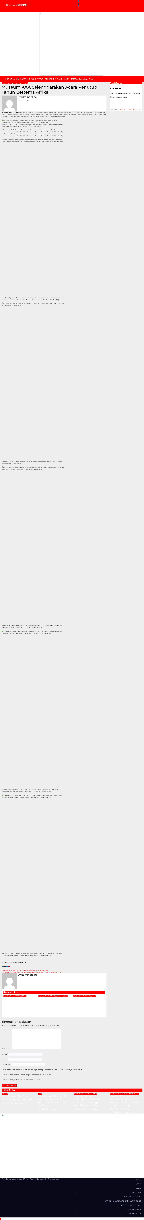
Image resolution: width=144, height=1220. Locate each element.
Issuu (122, 110)
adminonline (29, 96)
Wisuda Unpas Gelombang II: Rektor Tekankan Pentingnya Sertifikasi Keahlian (17, 1003)
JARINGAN (136, 1193)
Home (138, 1180)
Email (4, 1059)
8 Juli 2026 (44, 1109)
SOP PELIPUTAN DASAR (131, 1205)
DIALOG (32, 79)
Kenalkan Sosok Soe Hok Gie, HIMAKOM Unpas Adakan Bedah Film (25, 970)
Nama (5, 1054)
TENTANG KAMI (134, 1214)
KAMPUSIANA (20, 996)
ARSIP (138, 1184)
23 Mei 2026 (116, 1112)
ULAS (59, 79)
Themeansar (53, 1179)
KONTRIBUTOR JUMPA (131, 1197)
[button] (140, 79)
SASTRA (74, 79)
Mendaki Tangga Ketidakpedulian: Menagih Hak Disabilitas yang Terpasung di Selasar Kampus (53, 1004)
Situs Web (6, 1065)
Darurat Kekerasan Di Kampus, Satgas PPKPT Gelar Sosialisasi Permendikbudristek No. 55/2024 (88, 1004)
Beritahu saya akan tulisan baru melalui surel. (22, 1080)
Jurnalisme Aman (86, 79)
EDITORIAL (10, 79)
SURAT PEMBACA (133, 1209)
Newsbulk (40, 1179)
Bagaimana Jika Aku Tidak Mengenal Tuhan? (17, 1098)
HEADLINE (18, 83)
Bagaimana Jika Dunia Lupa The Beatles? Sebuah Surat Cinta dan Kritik (53, 1101)
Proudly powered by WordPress (15, 1179)
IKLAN (138, 1188)
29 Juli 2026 (8, 1103)
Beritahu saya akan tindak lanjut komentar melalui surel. (27, 1075)
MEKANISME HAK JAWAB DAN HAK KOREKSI (122, 1201)
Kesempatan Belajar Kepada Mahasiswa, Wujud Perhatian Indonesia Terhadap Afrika (32, 972)
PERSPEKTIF (50, 79)
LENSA (66, 79)
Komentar (6, 1049)
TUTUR (40, 79)
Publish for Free (134, 110)
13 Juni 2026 (80, 1109)
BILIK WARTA (21, 79)
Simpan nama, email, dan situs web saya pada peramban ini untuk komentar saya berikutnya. (42, 1070)
